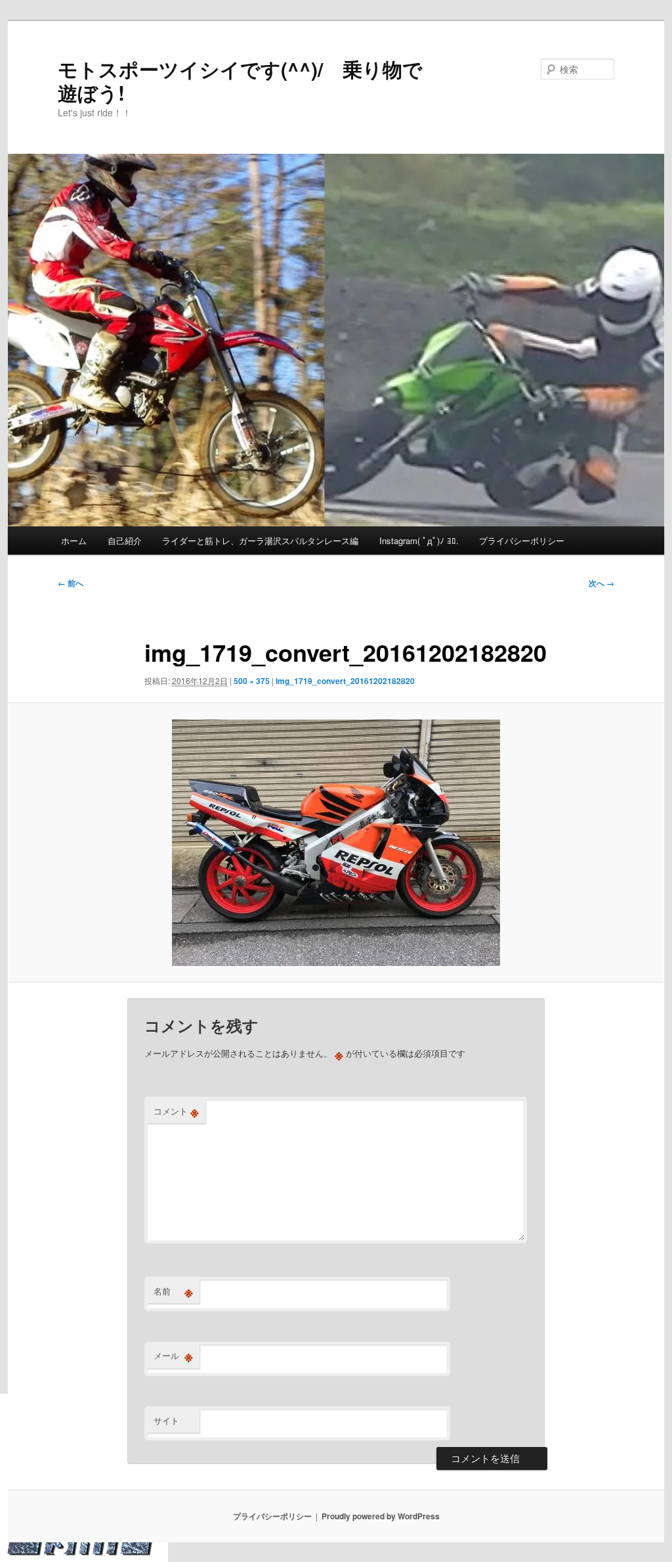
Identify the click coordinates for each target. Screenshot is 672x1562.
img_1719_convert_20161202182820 (345, 681)
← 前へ (70, 583)
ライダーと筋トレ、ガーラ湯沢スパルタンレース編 (260, 540)
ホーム (74, 540)
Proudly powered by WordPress (381, 1516)
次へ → (601, 583)
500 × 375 (252, 681)
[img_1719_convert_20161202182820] (336, 843)
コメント (176, 1111)
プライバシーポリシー (521, 540)
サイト (166, 1420)
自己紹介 (125, 540)
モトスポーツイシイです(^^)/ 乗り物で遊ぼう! (240, 80)
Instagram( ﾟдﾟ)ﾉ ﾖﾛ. (419, 540)
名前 (173, 1291)
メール (173, 1355)
